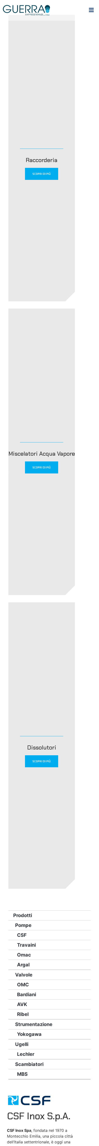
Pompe (23, 925)
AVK (22, 1004)
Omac (24, 955)
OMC (23, 985)
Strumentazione (33, 1024)
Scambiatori (29, 1064)
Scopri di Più (41, 173)
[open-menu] (91, 10)
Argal (23, 965)
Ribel (23, 1014)
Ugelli (21, 1044)
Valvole (23, 975)
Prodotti (22, 915)
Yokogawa (29, 1034)
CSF (22, 935)
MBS (22, 1074)
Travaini (26, 945)
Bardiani (26, 994)
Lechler (25, 1054)
